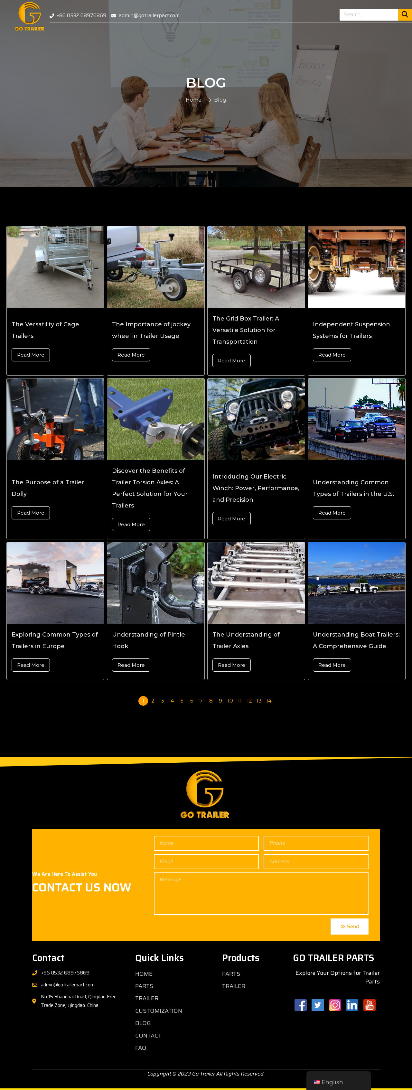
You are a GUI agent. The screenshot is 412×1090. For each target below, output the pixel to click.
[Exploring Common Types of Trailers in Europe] (62, 583)
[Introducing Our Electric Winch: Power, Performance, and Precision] (263, 419)
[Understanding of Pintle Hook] (163, 583)
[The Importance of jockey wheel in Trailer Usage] (163, 267)
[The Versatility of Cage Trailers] (62, 267)
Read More (30, 355)
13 (259, 701)
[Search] (405, 15)
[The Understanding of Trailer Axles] (263, 583)
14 (268, 701)
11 (240, 701)
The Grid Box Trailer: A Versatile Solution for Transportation (245, 330)
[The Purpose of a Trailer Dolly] (62, 419)
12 (249, 701)
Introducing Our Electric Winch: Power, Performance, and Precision (255, 488)
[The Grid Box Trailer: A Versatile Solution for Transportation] (263, 267)
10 (230, 701)
